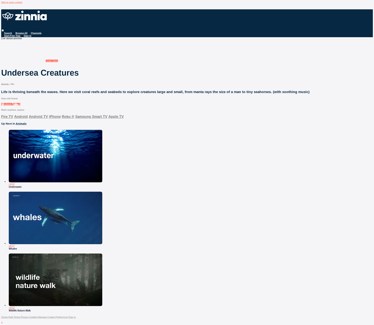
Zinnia (4, 317)
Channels (36, 33)
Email (17, 104)
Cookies (33, 317)
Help (11, 317)
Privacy (25, 317)
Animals (5, 84)
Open (55, 61)
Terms (17, 317)
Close (49, 61)
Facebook (6, 104)
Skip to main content (11, 2)
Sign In (27, 36)
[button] (3, 30)
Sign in (72, 317)
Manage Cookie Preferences (53, 317)
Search (8, 33)
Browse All (21, 33)
